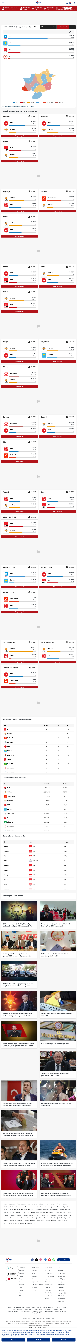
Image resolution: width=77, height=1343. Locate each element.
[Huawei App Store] (12, 1279)
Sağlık (33, 1273)
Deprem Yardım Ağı (60, 1311)
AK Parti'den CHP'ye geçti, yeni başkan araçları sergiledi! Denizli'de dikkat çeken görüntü (18, 985)
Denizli (59, 1207)
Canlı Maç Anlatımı (37, 1284)
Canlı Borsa (48, 1273)
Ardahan (65, 1220)
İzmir (24, 1212)
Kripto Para (48, 1282)
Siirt (18, 1218)
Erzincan (17, 1209)
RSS (53, 1318)
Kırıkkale (40, 1220)
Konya (69, 1212)
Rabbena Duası (37, 1311)
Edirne (5, 1209)
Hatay (68, 1209)
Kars (29, 1212)
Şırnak (54, 1220)
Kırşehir (57, 1212)
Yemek (21, 1279)
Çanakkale (40, 1207)
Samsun (12, 1218)
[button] (3, 3)
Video (20, 1296)
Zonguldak (13, 1220)
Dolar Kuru (48, 1287)
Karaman (33, 1220)
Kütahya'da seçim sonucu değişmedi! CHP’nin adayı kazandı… (56, 1104)
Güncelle (69, 7)
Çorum (53, 1207)
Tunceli (53, 1218)
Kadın (20, 1282)
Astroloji (34, 1276)
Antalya (47, 1204)
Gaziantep (39, 1209)
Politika (57, 1307)
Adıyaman (12, 1204)
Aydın (58, 1204)
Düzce (35, 1223)
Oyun (59, 1268)
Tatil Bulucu (61, 1276)
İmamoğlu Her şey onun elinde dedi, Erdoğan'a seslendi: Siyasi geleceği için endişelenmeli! (18, 1104)
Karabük (16, 1223)
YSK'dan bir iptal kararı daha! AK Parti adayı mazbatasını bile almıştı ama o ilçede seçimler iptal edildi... (18, 1135)
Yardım (29, 1318)
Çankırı (47, 1207)
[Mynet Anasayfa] (38, 2)
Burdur (27, 1207)
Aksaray (20, 1220)
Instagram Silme (62, 1293)
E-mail (34, 1290)
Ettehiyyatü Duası (13, 1311)
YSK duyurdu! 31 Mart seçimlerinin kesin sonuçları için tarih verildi (54, 955)
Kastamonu (35, 1212)
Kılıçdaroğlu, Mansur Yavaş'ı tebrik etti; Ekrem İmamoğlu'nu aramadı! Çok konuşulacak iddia (18, 1194)
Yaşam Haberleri (17, 1309)
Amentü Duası (49, 1311)
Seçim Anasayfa (9, 27)
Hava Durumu (49, 1296)
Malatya (13, 1215)
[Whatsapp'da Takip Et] (53, 1259)
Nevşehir (53, 1215)
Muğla (43, 1215)
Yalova (10, 1223)
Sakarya (6, 1218)
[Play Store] (12, 1268)
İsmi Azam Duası (25, 1311)
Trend (20, 1287)
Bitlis (16, 1207)
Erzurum (24, 1209)
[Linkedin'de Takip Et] (45, 1259)
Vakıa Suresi (48, 1309)
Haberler (21, 1273)
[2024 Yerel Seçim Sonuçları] (3, 8)
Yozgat (6, 1220)
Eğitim (21, 1290)
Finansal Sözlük (49, 1276)
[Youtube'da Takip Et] (49, 1259)
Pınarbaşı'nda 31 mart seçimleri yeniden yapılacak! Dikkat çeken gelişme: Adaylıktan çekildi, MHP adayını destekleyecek (17, 956)
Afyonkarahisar (21, 1204)
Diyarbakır (66, 1207)
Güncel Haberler (48, 1307)
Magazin (21, 1284)
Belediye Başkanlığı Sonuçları (48, 26)
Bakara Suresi (58, 1309)
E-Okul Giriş (61, 1284)
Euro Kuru (48, 1290)
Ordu (65, 1215)
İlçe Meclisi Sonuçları (63, 26)
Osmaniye (29, 1223)
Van (70, 1218)
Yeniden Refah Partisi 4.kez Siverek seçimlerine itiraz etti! (56, 1015)
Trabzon (46, 1218)
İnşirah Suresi (28, 1309)
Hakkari (62, 1209)
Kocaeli (63, 1212)
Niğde (60, 1215)
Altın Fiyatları (49, 1284)
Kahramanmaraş (28, 1215)
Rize (70, 1215)
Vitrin (33, 1279)
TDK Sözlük (61, 1296)
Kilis (22, 1223)
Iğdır (5, 1223)
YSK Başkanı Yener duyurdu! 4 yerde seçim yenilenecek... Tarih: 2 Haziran (55, 1074)
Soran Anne (61, 1273)
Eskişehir (31, 1209)
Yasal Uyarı (48, 1318)
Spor (20, 1293)
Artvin (53, 1204)
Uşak (65, 1218)
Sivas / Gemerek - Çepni (24, 27)
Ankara (41, 1204)
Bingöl (11, 1207)
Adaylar (72, 26)
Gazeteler (34, 1287)
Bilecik (5, 1207)
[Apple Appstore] (12, 1274)
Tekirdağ (34, 1218)
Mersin (12, 1212)
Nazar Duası (61, 1301)
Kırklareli (50, 1212)
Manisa (19, 1215)
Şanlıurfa (59, 1218)
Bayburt (27, 1220)
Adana (5, 1204)
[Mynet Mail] (74, 3)
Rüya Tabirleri (49, 1293)
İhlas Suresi (38, 1309)
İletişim (24, 1318)
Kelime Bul (61, 1270)
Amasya (34, 1204)
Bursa (33, 1207)
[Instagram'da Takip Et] (40, 1259)
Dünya (64, 1307)
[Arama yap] (67, 3)
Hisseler (47, 1279)
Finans (21, 1276)
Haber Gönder (65, 1260)
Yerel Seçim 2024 (37, 1313)
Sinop (23, 1218)
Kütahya (6, 1215)
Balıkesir (65, 1204)
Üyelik (33, 1318)
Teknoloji (34, 1270)
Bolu (22, 1207)
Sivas (28, 1218)
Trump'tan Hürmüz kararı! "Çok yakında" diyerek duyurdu (24, 1307)
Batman (48, 1220)
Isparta (6, 1212)
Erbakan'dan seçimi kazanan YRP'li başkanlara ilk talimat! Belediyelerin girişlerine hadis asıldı (19, 1164)
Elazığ (11, 1209)
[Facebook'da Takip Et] (32, 1259)
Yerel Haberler (36, 1268)
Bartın (59, 1220)
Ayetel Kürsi (61, 1298)
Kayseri (43, 1212)
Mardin (37, 1215)
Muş (48, 1215)
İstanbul (18, 1212)
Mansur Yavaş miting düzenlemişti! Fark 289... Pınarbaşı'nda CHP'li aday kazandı (56, 925)
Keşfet (47, 1298)
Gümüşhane (54, 1209)
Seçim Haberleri (36, 1282)
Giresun (46, 1209)
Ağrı (29, 1204)
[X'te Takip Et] (36, 1259)
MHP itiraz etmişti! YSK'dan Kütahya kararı (55, 1044)
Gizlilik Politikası (40, 1318)
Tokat (40, 1218)
